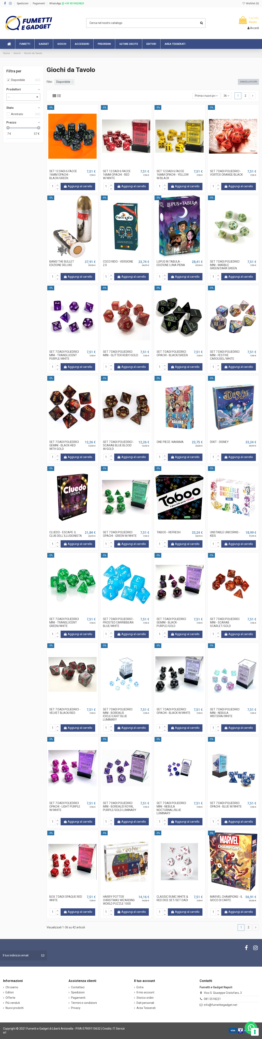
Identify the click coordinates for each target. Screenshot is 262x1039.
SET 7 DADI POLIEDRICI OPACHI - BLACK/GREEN (172, 353)
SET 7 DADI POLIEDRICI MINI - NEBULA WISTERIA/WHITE (224, 713)
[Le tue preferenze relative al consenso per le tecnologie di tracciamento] (255, 1032)
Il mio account (145, 992)
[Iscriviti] (42, 955)
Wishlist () (252, 3)
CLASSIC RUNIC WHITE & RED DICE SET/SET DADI (172, 898)
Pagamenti (39, 3)
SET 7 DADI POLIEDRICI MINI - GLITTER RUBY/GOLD (120, 353)
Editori (10, 992)
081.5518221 (212, 999)
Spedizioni (23, 3)
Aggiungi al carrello (80, 186)
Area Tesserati (146, 1008)
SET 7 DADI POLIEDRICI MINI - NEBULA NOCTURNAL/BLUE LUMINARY (171, 808)
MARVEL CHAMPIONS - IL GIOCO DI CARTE (226, 898)
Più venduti (13, 1002)
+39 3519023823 (74, 3)
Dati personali (145, 1002)
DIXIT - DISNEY (219, 442)
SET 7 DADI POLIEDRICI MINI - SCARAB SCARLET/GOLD (224, 622)
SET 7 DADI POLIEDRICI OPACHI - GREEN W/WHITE (120, 534)
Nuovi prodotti (15, 1008)
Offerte (10, 997)
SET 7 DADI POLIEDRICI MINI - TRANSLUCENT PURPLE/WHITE (64, 355)
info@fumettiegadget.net (220, 1004)
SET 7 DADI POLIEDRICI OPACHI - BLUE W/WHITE (226, 804)
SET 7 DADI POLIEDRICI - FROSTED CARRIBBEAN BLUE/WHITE (118, 622)
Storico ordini (145, 997)
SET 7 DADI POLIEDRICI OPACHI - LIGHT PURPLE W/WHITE (64, 806)
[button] (128, 44)
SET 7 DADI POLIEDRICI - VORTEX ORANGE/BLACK (226, 173)
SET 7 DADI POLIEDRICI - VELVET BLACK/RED (64, 711)
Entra (140, 987)
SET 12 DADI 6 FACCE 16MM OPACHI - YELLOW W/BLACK (173, 175)
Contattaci (78, 987)
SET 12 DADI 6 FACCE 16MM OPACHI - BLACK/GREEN (63, 175)
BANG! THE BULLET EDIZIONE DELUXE (61, 263)
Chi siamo (12, 987)
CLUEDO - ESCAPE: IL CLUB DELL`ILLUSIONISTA (65, 534)
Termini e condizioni (84, 1002)
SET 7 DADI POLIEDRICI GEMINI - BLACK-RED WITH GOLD (64, 445)
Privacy (75, 1008)
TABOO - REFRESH (169, 532)
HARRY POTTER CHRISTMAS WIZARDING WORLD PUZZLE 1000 (119, 900)
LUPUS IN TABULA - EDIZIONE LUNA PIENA (171, 263)
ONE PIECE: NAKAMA (170, 442)
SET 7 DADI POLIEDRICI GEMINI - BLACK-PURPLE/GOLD (171, 622)
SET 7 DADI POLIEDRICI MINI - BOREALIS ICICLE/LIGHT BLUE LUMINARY (117, 714)
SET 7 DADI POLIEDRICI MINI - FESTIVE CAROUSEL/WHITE (224, 355)
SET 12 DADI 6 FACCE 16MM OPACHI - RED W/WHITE (117, 175)
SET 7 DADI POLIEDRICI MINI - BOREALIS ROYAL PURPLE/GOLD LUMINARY (119, 806)
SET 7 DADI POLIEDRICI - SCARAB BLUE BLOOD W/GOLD (118, 445)
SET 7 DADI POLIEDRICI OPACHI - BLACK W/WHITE (173, 711)
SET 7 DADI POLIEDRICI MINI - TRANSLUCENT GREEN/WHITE (64, 622)
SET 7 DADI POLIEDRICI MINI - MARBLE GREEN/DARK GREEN (224, 265)
